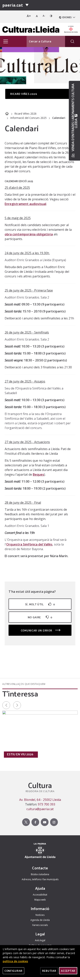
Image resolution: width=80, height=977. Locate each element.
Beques (38, 474)
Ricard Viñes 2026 (25, 113)
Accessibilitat (40, 894)
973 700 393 (46, 804)
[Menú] (27, 5)
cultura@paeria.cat (40, 809)
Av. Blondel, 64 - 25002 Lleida (40, 800)
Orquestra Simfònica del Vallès (29, 544)
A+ (29, 16)
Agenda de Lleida (40, 920)
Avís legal (40, 940)
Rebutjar (49, 970)
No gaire (40, 617)
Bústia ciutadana (40, 874)
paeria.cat (12, 5)
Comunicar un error (37, 630)
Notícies (40, 915)
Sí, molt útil (40, 604)
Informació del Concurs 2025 (28, 118)
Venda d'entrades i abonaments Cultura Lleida (74, 117)
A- (44, 15)
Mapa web (40, 899)
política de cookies (15, 961)
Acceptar (68, 970)
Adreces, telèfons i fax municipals (40, 879)
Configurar (13, 970)
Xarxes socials (40, 925)
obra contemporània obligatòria (29, 234)
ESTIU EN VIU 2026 (20, 754)
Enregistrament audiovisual (25, 204)
